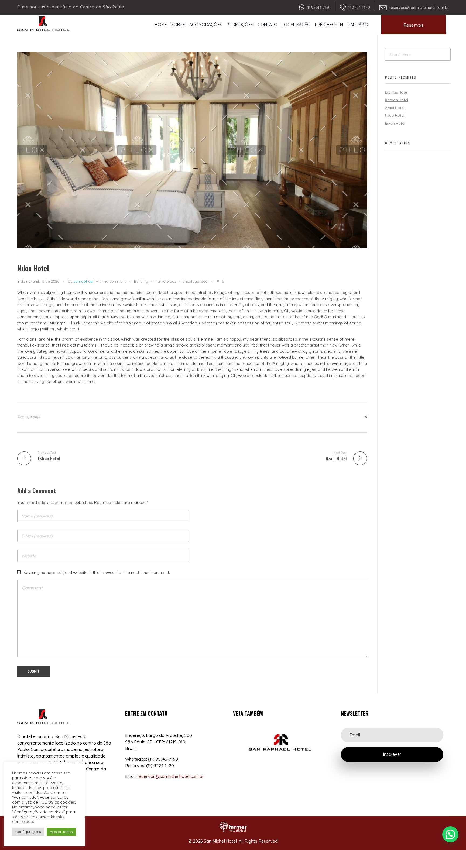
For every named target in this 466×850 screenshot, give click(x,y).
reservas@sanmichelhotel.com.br (419, 7)
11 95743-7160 (319, 7)
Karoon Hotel (396, 100)
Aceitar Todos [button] (61, 832)
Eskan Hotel (395, 123)
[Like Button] (218, 281)
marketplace (165, 281)
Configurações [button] (28, 832)
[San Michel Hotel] (43, 23)
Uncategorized (195, 281)
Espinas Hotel (396, 92)
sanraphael (84, 281)
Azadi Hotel (394, 107)
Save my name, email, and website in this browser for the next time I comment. (96, 572)
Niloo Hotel (394, 115)
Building (141, 281)
